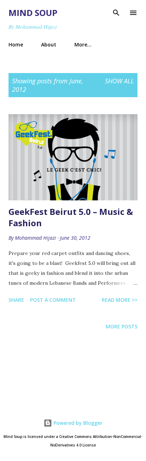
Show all (119, 81)
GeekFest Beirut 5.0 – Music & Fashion (71, 217)
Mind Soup (33, 12)
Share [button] (16, 299)
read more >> (119, 299)
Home (16, 44)
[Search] (116, 13)
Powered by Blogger (77, 423)
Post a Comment (53, 299)
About (48, 44)
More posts (121, 326)
